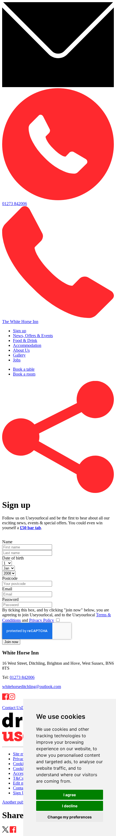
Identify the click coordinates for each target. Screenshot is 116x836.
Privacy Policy (41, 620)
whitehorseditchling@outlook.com (31, 686)
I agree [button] (69, 794)
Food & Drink (25, 340)
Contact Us (11, 707)
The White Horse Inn (20, 321)
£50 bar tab (30, 527)
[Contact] (58, 85)
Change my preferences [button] (69, 817)
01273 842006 (22, 677)
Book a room (24, 374)
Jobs (17, 360)
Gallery (19, 355)
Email (7, 589)
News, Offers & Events (33, 335)
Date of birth (13, 558)
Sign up (19, 330)
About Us (21, 350)
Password (10, 599)
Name (7, 541)
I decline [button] (69, 806)
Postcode (10, 578)
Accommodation (27, 345)
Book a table (24, 369)
